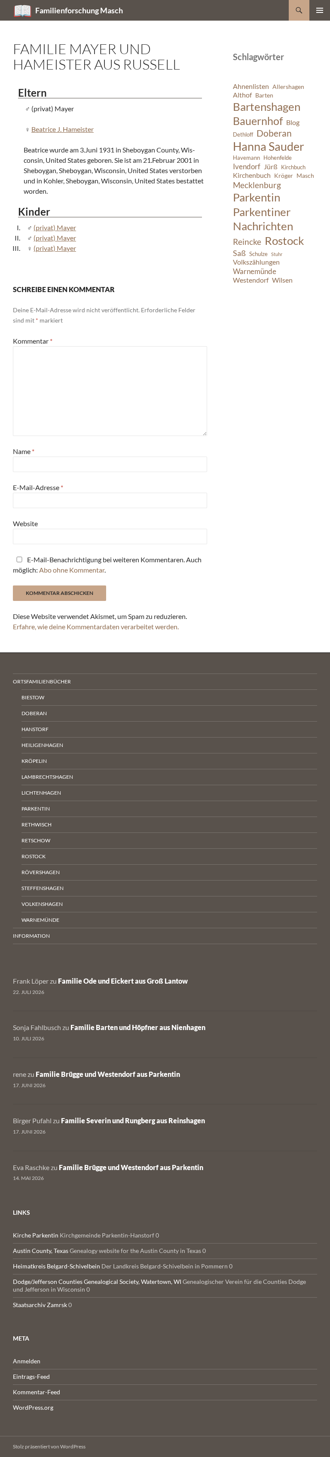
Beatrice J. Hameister (62, 129)
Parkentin (256, 197)
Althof (242, 95)
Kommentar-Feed (36, 1392)
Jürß (271, 167)
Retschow (35, 840)
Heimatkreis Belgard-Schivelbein (56, 1266)
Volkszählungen (256, 262)
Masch (305, 175)
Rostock (284, 240)
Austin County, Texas (40, 1250)
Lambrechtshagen (47, 777)
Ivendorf (246, 166)
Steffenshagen (42, 888)
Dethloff (243, 134)
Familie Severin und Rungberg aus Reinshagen (133, 1120)
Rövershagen (40, 872)
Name (23, 451)
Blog (292, 122)
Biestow (32, 697)
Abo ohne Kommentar (71, 570)
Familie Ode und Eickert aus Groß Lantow (123, 981)
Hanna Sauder (268, 146)
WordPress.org (33, 1407)
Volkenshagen (42, 904)
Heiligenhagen (42, 745)
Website (25, 523)
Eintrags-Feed (31, 1376)
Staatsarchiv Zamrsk (40, 1304)
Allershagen (288, 86)
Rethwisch (36, 824)
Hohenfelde (277, 158)
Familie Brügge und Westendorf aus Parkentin (108, 1074)
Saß (239, 253)
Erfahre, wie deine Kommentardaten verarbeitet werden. (96, 626)
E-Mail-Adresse (38, 487)
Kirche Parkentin (35, 1235)
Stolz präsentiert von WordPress (49, 1446)
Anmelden (26, 1361)
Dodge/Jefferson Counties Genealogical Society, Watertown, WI (97, 1281)
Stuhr (276, 254)
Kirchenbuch (252, 175)
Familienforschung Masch (79, 10)
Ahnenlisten (251, 86)
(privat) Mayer (55, 227)
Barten (264, 95)
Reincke (247, 242)
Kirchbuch (293, 167)
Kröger (283, 175)
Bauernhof (258, 120)
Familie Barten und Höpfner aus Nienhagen (137, 1027)
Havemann (246, 158)
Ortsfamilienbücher (42, 681)
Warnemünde (254, 271)
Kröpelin (34, 761)
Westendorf (251, 280)
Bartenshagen (266, 106)
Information (31, 936)
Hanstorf (35, 729)
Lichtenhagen (41, 792)
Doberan (274, 133)
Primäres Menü (319, 10)
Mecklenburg (257, 185)
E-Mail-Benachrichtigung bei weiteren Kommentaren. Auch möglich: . (107, 564)
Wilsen (282, 280)
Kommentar (32, 341)
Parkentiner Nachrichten (263, 219)
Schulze (258, 254)
